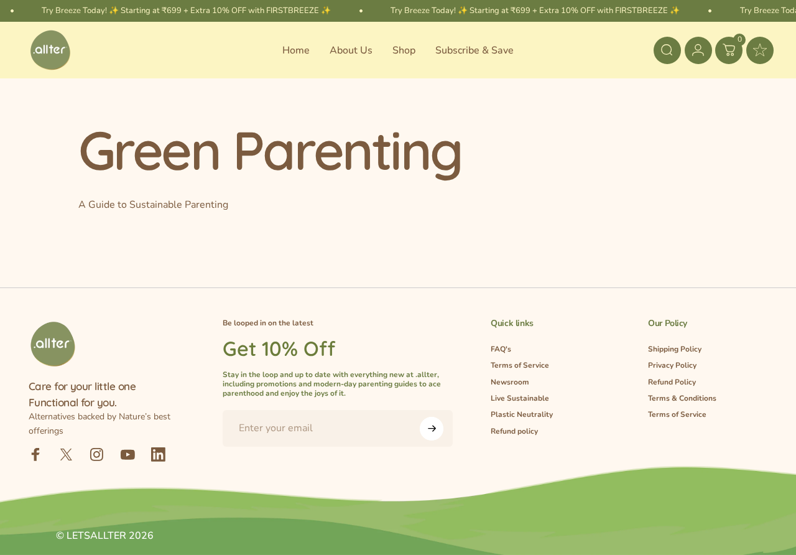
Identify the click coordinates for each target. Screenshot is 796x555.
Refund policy (514, 431)
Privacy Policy (672, 365)
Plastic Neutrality (522, 414)
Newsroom (510, 382)
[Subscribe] (431, 429)
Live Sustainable (520, 398)
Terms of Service (520, 365)
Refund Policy (672, 382)
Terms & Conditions (682, 398)
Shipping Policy (674, 349)
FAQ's (501, 349)
